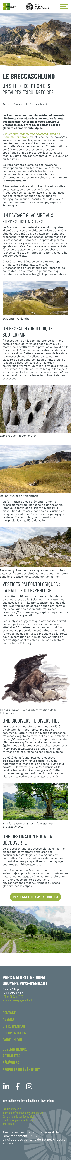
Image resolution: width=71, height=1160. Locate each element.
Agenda (8, 1019)
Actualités (11, 1055)
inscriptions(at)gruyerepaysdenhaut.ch (23, 1113)
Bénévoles (11, 1062)
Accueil (7, 104)
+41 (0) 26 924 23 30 (13, 996)
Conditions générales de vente (19, 1120)
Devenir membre (15, 1049)
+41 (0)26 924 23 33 (12, 1109)
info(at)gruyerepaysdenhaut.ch (19, 1000)
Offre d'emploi (14, 1026)
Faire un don (12, 1039)
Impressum (8, 1123)
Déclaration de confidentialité (18, 1116)
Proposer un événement (21, 1069)
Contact (9, 1012)
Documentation (14, 1032)
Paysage (18, 104)
